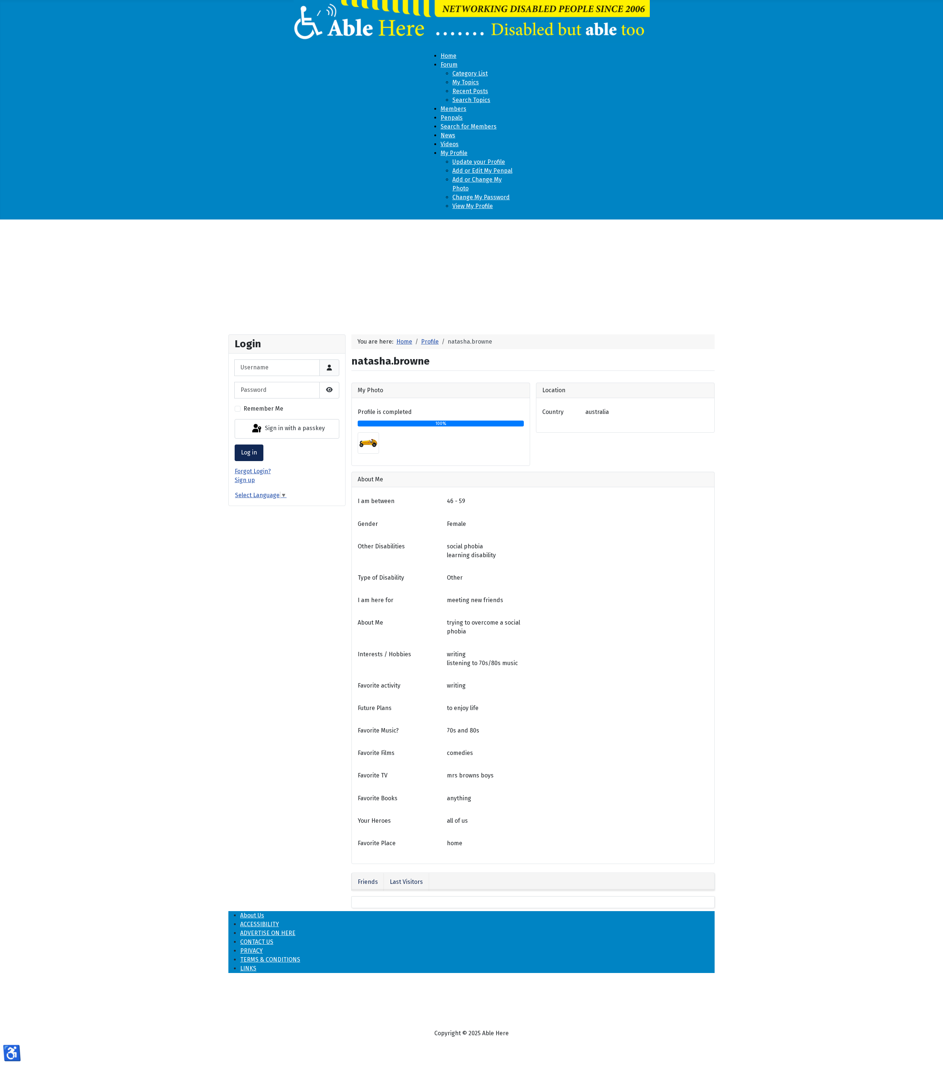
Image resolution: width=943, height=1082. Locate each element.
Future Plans (375, 708)
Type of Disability (381, 577)
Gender (368, 523)
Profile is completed (385, 411)
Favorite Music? (378, 730)
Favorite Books (377, 798)
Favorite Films (376, 752)
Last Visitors (406, 881)
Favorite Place (377, 843)
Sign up (245, 480)
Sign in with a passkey (294, 428)
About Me (370, 622)
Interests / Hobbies (384, 654)
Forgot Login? (253, 471)
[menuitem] (448, 55)
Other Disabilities (381, 546)
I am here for (375, 600)
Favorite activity (379, 685)
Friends (368, 881)
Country (553, 411)
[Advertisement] (471, 274)
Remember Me (263, 408)
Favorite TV (373, 775)
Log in (249, 452)
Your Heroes (374, 820)
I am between (376, 501)
